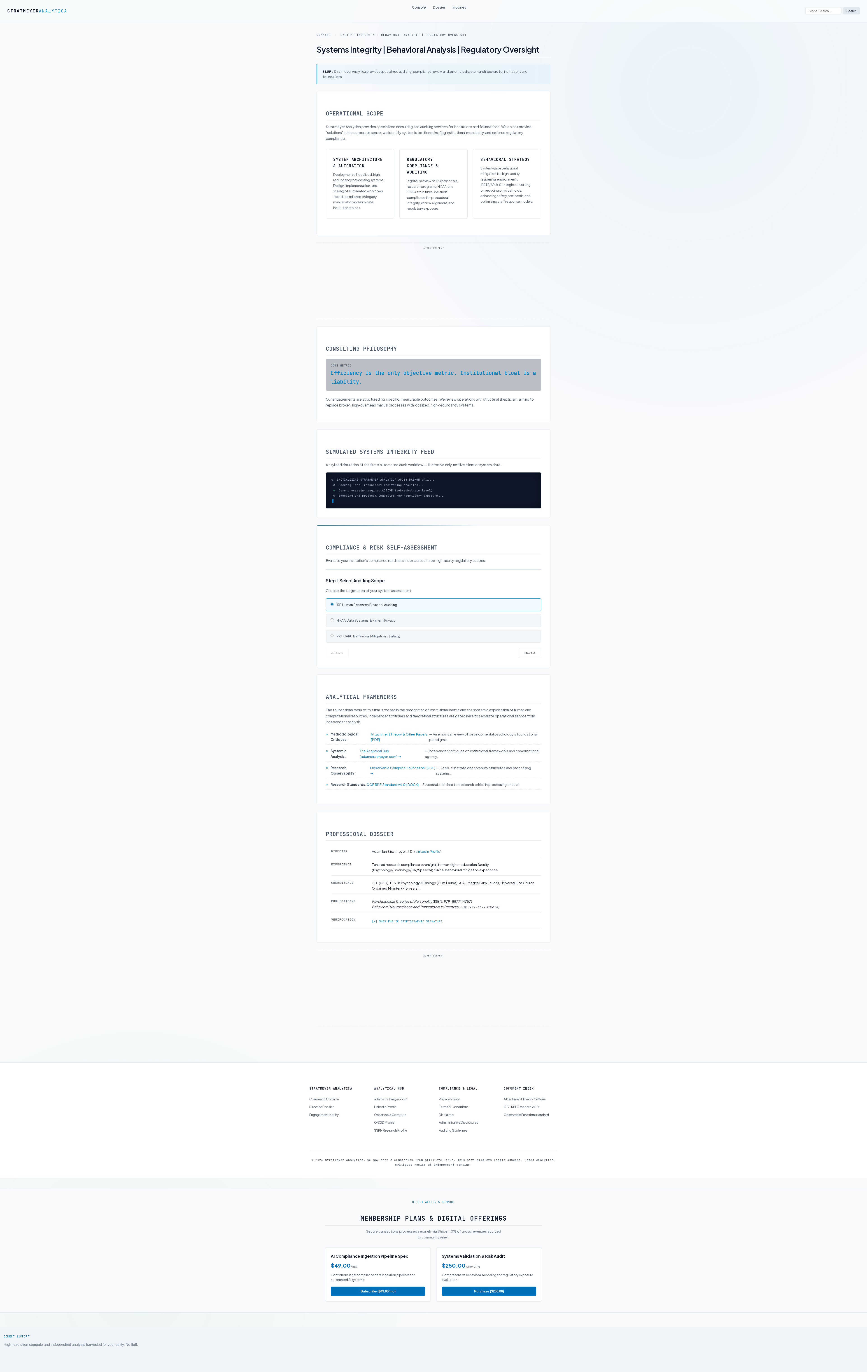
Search (851, 11)
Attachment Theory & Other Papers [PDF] (399, 747)
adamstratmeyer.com (390, 1110)
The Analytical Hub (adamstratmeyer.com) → (380, 764)
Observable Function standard (526, 1125)
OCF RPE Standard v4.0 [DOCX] (392, 795)
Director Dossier (321, 1118)
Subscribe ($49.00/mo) (378, 1302)
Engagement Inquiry (324, 1125)
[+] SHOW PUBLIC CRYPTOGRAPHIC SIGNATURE (407, 932)
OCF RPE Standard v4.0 (521, 1118)
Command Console (324, 1110)
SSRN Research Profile (390, 1141)
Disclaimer (446, 1125)
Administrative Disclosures (458, 1133)
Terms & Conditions (453, 1118)
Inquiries (459, 7)
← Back (337, 664)
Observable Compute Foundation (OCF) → (402, 781)
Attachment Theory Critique (525, 1110)
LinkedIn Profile (427, 862)
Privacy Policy (449, 1110)
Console (419, 7)
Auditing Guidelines (453, 1141)
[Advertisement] (433, 283)
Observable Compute (390, 1125)
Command (324, 35)
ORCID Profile (384, 1133)
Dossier (439, 7)
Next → (530, 664)
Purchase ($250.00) (489, 1302)
